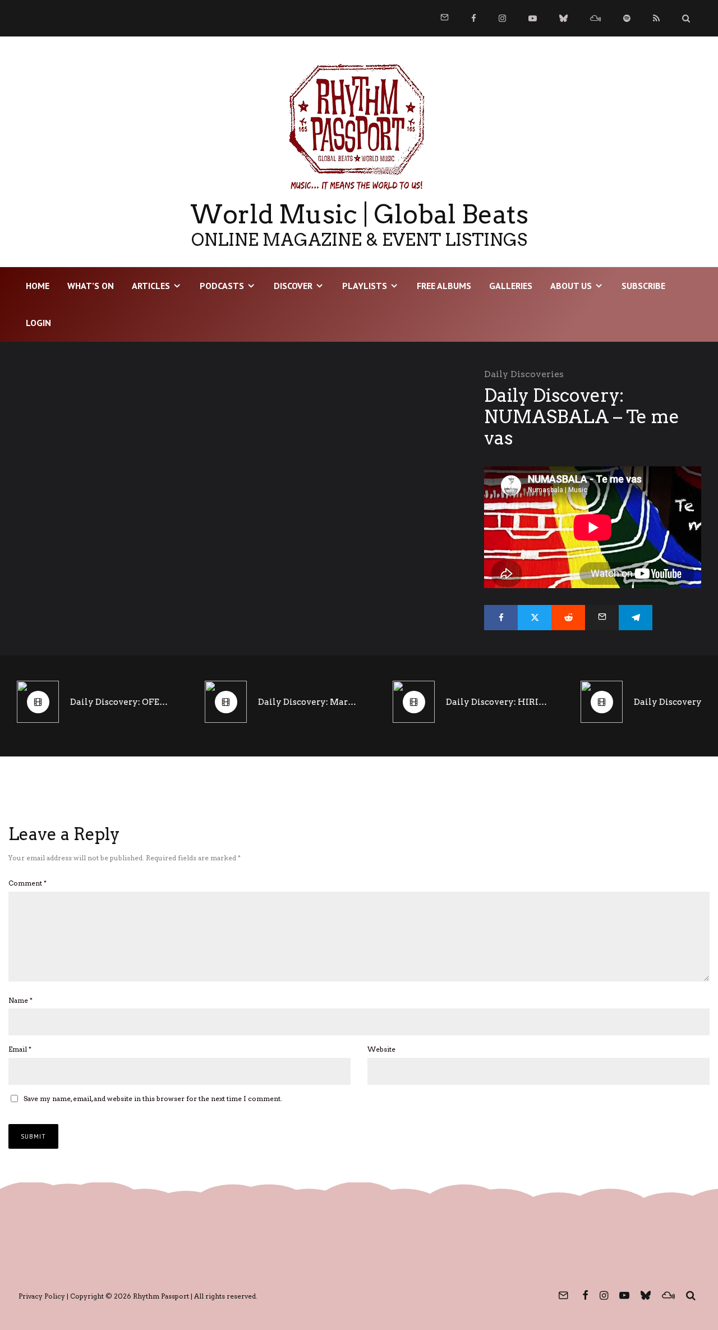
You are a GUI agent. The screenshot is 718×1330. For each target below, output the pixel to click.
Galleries (510, 285)
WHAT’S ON (90, 285)
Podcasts (222, 285)
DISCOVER (293, 285)
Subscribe (643, 285)
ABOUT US (571, 285)
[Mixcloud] (595, 18)
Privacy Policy (42, 1296)
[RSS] (656, 18)
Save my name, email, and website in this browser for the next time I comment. (153, 1098)
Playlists (364, 285)
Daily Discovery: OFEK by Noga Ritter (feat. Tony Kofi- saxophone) (120, 702)
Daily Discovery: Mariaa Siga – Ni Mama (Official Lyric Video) (308, 702)
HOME (37, 285)
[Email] (602, 617)
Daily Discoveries (524, 374)
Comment (27, 883)
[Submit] (568, 617)
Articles (151, 285)
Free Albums (444, 285)
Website (381, 1049)
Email (19, 1049)
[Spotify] (627, 18)
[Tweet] (534, 617)
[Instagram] (502, 18)
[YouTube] (532, 18)
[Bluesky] (563, 18)
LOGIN (38, 322)
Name (20, 1000)
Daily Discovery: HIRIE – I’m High (496, 702)
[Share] (501, 617)
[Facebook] (473, 18)
